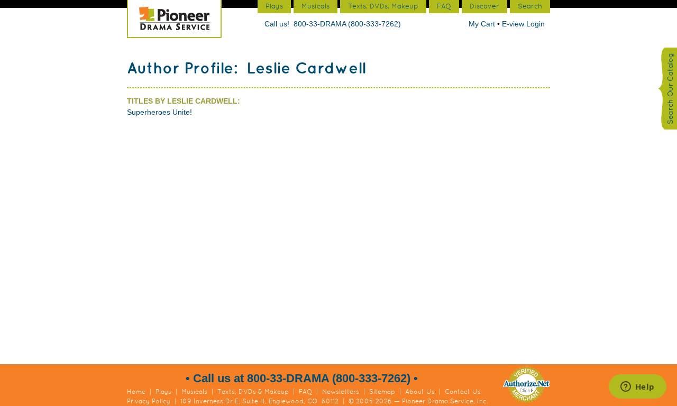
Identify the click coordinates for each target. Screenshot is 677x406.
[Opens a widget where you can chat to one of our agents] (637, 387)
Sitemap (382, 391)
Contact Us (463, 391)
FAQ (305, 391)
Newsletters (340, 391)
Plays (163, 391)
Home (136, 391)
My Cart (483, 24)
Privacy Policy (148, 401)
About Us (420, 391)
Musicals (194, 391)
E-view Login (523, 24)
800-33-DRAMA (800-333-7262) (347, 24)
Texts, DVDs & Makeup (253, 391)
